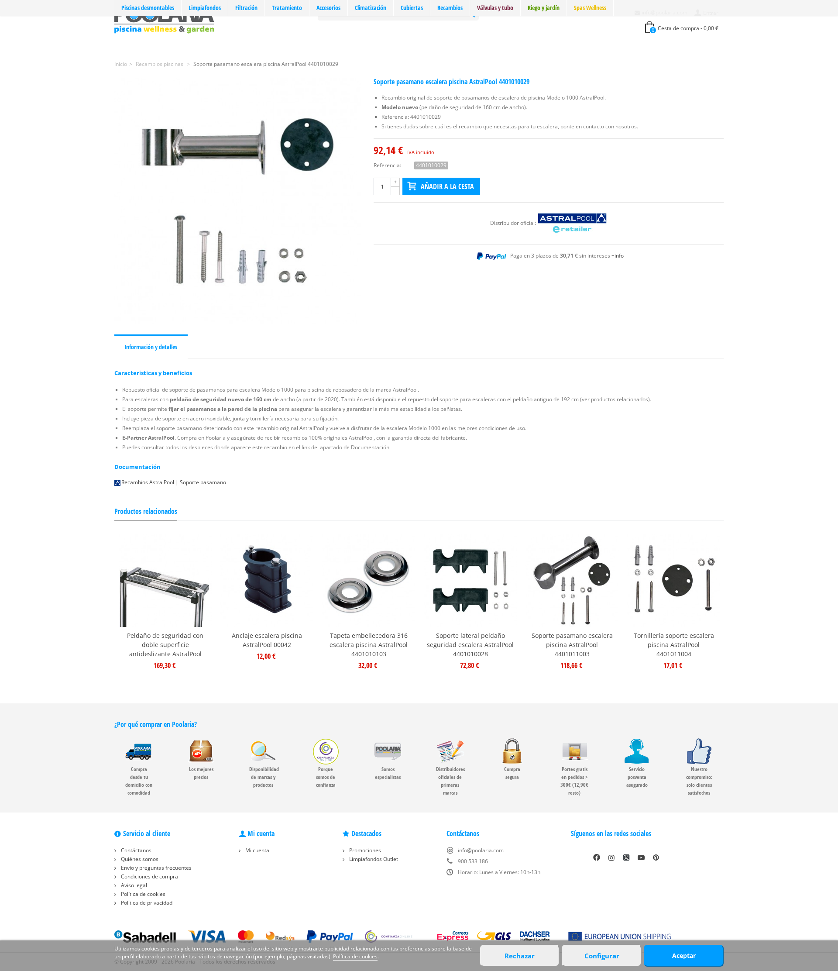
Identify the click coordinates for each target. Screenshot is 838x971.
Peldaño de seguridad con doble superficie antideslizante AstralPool (165, 644)
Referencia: (387, 165)
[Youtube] (641, 857)
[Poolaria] (164, 19)
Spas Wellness (590, 7)
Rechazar (520, 955)
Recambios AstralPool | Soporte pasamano (173, 482)
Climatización (370, 7)
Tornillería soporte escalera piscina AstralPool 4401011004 (674, 644)
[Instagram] (611, 857)
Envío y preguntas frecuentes (156, 867)
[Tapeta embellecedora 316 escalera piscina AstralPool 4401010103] (368, 580)
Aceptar (684, 955)
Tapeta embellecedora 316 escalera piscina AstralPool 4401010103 (369, 644)
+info (617, 255)
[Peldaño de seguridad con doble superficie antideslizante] (165, 580)
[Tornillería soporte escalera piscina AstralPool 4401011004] (673, 580)
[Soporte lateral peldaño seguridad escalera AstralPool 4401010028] (470, 580)
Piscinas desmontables (147, 7)
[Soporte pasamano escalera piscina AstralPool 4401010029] (237, 201)
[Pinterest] (656, 857)
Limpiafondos (205, 7)
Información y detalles (150, 347)
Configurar (601, 955)
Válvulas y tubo (495, 7)
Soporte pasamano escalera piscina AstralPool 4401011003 (572, 644)
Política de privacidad (146, 902)
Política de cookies (142, 894)
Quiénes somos (139, 859)
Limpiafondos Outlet (373, 859)
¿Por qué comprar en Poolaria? (155, 724)
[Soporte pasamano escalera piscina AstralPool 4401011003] (571, 580)
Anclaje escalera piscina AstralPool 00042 (267, 640)
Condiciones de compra (149, 876)
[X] (626, 857)
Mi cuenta (256, 850)
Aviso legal (133, 885)
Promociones (364, 850)
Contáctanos (135, 850)
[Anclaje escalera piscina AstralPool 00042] (266, 580)
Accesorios (328, 7)
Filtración (246, 7)
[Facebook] (596, 857)
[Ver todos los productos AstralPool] (572, 223)
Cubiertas (412, 7)
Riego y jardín (544, 7)
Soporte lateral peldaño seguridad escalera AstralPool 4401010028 (470, 644)
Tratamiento (287, 7)
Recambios (450, 7)
